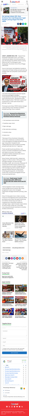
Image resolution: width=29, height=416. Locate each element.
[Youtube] (17, 258)
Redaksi (2, 412)
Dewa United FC (8, 379)
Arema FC (7, 382)
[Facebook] (6, 258)
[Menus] (2, 1)
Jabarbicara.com (11, 411)
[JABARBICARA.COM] (15, 1)
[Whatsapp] (25, 24)
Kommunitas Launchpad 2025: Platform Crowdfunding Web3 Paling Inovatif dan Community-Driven (7, 265)
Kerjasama (20, 412)
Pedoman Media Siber (8, 412)
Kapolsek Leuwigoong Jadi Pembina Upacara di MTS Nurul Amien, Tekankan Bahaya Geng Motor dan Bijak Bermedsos (21, 265)
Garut (3, 24)
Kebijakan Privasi (14, 412)
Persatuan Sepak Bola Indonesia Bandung (13, 369)
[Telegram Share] (23, 24)
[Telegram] (20, 258)
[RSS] (22, 258)
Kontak (24, 412)
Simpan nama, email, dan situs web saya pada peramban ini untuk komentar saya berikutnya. (13, 349)
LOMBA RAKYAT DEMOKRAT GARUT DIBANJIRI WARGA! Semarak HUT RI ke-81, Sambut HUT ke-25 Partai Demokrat (7, 316)
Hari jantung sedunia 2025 (18, 247)
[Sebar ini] (18, 24)
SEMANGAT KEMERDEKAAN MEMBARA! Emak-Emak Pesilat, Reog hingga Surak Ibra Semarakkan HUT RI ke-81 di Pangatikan (8, 293)
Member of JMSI (3, 414)
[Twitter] (9, 258)
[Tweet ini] (20, 24)
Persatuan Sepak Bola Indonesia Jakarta (13, 371)
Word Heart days (6, 250)
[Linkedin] (14, 258)
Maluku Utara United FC (9, 375)
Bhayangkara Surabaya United (11, 377)
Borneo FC (7, 367)
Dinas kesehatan (6, 247)
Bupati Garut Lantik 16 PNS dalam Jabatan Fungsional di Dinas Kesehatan (7, 277)
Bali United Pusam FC (9, 380)
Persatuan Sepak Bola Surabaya (11, 373)
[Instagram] (12, 258)
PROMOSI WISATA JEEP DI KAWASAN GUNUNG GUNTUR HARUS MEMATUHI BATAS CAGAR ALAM (20, 293)
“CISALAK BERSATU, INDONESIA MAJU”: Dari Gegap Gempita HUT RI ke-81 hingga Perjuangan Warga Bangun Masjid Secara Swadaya (21, 305)
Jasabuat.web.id (20, 411)
